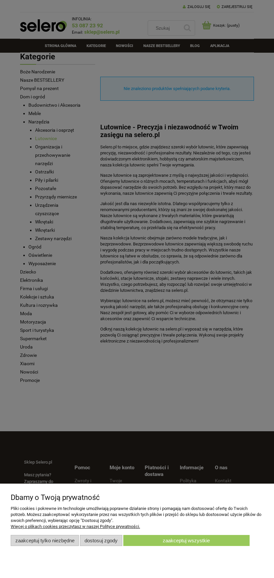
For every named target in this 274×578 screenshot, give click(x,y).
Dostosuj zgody (101, 540)
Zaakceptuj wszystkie (186, 540)
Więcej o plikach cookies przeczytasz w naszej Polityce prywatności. (75, 526)
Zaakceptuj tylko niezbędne (45, 540)
